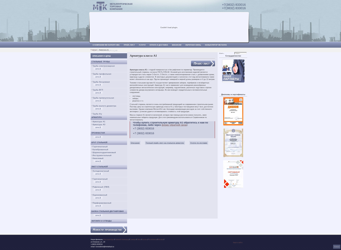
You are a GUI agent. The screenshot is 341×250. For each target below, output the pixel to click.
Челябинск (153, 239)
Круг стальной (99, 143)
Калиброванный (100, 149)
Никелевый (98, 158)
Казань (144, 239)
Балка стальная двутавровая (108, 211)
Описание (135, 143)
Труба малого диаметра (104, 106)
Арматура (97, 117)
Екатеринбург (108, 239)
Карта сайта (237, 242)
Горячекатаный (100, 147)
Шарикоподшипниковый (104, 152)
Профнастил (98, 133)
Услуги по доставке (198, 143)
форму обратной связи (174, 125)
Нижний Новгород (122, 239)
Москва (160, 239)
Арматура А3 (99, 124)
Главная (94, 50)
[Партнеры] (233, 82)
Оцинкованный (100, 195)
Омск (139, 239)
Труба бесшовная (101, 82)
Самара (133, 239)
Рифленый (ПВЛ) (101, 187)
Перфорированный (102, 203)
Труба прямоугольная (103, 98)
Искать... (222, 53)
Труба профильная (102, 74)
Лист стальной (100, 167)
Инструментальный (102, 155)
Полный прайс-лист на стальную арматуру (165, 143)
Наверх (337, 247)
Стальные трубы (101, 62)
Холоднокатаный (101, 171)
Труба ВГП (98, 90)
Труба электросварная (104, 66)
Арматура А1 (99, 121)
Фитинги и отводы (102, 221)
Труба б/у (97, 114)
